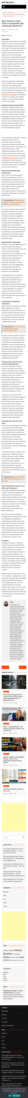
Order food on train (15, 960)
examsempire (16, 954)
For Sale (4, 1018)
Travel (5, 902)
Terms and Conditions (8, 1025)
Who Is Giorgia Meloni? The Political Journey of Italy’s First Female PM (13, 728)
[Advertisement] (14, 817)
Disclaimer (5, 1022)
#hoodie (11, 950)
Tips (4, 899)
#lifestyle (18, 950)
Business (5, 31)
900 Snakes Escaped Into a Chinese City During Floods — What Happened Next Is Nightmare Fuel (13, 858)
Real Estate (5, 1011)
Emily (4, 29)
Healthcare (7, 960)
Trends (5, 906)
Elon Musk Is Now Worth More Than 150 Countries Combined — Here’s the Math (14, 866)
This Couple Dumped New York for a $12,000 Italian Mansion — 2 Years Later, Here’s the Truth (13, 850)
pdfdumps (22, 960)
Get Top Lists (8, 2)
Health (21, 957)
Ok (10, 1095)
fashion (6, 957)
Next (21, 667)
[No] (26, 1092)
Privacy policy (16, 1095)
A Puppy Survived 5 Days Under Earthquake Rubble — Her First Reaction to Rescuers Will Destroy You (14, 873)
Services (4, 1014)
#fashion (5, 950)
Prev (6, 667)
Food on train (14, 957)
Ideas (4, 895)
